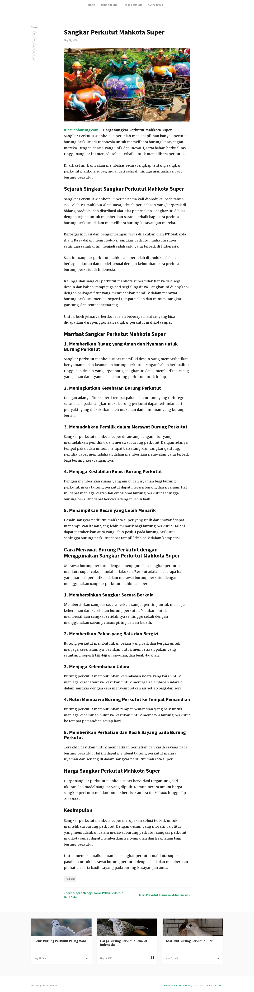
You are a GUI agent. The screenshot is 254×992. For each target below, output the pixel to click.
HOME (91, 5)
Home (167, 985)
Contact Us (211, 985)
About (174, 985)
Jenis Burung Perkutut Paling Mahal (61, 941)
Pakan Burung (134, 5)
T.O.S (220, 985)
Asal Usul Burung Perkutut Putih (190, 941)
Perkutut (70, 878)
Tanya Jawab (155, 5)
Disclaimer (199, 985)
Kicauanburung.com (81, 130)
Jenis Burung (109, 5)
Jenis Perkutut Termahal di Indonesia (163, 895)
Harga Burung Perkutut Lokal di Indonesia (123, 943)
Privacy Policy (185, 985)
